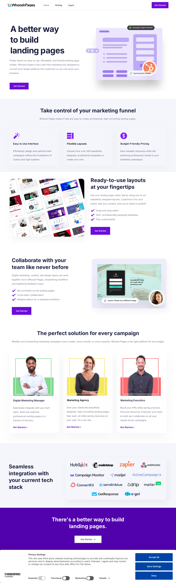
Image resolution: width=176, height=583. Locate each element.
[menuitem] (46, 5)
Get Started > (20, 427)
